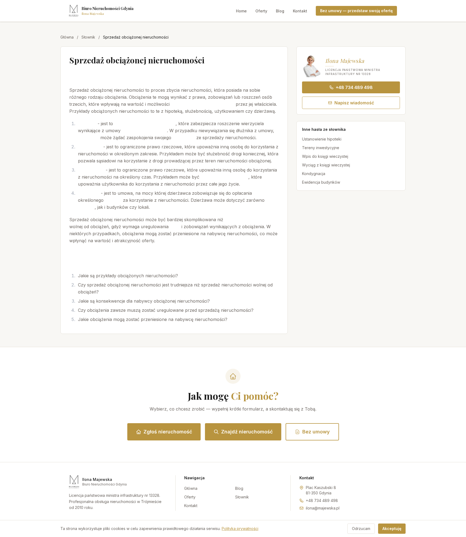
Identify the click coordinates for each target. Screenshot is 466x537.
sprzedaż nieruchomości (250, 219)
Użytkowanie (91, 170)
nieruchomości (160, 76)
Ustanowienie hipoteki (321, 139)
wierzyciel (88, 137)
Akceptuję (391, 528)
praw (175, 226)
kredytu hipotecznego (144, 130)
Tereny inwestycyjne (320, 147)
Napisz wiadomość (354, 102)
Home (241, 11)
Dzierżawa (89, 193)
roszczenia (184, 137)
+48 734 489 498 (354, 87)
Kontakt (300, 11)
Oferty (261, 11)
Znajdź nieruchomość (247, 432)
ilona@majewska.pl (323, 508)
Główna (67, 37)
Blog (280, 11)
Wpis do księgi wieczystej (325, 156)
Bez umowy (316, 432)
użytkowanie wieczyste (224, 177)
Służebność (90, 146)
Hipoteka (87, 123)
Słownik (88, 37)
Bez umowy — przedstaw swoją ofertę (356, 10)
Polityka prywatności (240, 528)
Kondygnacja (313, 173)
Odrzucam (361, 528)
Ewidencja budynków (321, 182)
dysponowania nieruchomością (202, 104)
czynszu (113, 200)
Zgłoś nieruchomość (167, 432)
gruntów (86, 207)
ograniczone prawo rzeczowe (145, 123)
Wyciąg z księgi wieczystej (326, 165)
